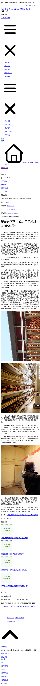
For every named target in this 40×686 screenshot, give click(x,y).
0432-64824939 (5, 18)
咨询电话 (4, 676)
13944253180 (10, 206)
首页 (2, 662)
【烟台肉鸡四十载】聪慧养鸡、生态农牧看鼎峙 (22, 515)
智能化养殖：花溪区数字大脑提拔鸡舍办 (14, 570)
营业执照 (4, 647)
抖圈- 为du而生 (28, 162)
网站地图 (4, 657)
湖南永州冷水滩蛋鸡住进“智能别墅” (12, 554)
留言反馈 (4, 683)
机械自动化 (4, 168)
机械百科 (4, 184)
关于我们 (4, 181)
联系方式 (36, 5)
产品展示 (4, 669)
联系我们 (4, 191)
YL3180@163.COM (12, 621)
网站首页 (28, 5)
